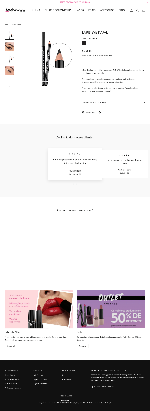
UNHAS (36, 10)
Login (64, 375)
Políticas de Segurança (13, 388)
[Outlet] (111, 309)
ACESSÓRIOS (107, 10)
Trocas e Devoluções (12, 379)
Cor (89, 38)
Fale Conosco (38, 375)
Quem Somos (10, 375)
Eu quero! (82, 346)
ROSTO (92, 10)
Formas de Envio (11, 383)
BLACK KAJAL (84, 43)
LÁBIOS (80, 10)
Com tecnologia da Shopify (103, 403)
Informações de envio (94, 102)
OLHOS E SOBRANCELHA (58, 10)
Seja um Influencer (40, 383)
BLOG (122, 10)
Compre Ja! (10, 346)
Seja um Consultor (40, 379)
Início (6, 24)
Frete (94, 55)
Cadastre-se (66, 379)
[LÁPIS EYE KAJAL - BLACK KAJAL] (6, 260)
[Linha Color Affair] (39, 309)
